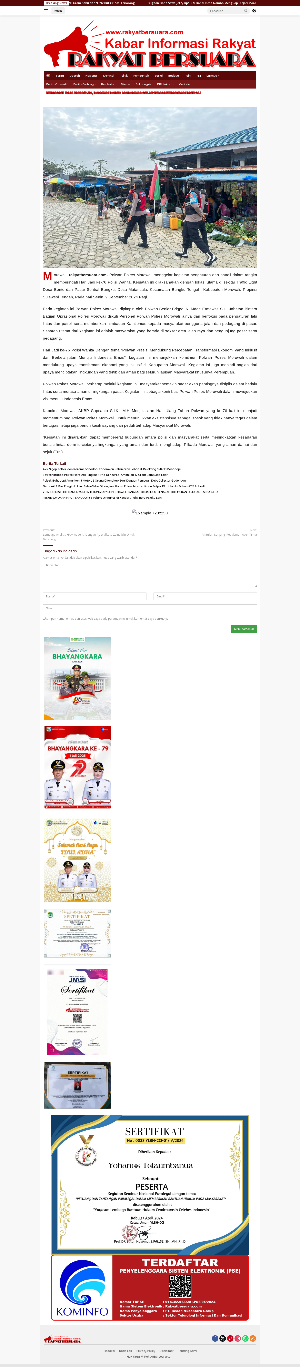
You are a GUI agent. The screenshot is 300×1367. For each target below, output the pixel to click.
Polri (188, 76)
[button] (246, 10)
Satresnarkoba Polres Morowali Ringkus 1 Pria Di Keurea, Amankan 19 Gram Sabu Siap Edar (105, 475)
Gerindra (185, 84)
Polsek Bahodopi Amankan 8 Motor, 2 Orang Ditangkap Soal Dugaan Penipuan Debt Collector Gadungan (114, 480)
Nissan (125, 84)
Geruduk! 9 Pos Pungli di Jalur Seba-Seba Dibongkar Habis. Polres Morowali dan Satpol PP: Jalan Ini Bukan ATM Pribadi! (124, 486)
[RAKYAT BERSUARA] (150, 43)
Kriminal (108, 76)
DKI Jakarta (165, 84)
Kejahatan (108, 84)
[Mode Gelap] (254, 10)
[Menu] (46, 10)
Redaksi (109, 1351)
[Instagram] (237, 1338)
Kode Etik (125, 1351)
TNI (198, 76)
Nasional (91, 76)
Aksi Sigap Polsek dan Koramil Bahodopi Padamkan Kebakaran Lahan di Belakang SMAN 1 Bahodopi (112, 469)
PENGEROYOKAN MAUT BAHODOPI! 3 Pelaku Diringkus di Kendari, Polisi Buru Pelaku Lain (102, 498)
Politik (124, 76)
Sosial (159, 76)
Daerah (75, 76)
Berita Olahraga (84, 84)
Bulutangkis (143, 84)
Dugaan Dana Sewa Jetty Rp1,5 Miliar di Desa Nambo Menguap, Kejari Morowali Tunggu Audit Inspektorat (144, 3)
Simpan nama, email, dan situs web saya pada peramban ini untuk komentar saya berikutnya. (107, 618)
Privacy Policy (146, 1351)
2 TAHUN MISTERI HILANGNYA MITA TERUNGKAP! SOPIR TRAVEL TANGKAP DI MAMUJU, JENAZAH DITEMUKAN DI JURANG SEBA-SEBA (130, 492)
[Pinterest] (230, 1338)
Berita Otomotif (57, 84)
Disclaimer (167, 1351)
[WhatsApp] (245, 1338)
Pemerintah (141, 76)
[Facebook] (215, 1338)
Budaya (173, 76)
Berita (60, 76)
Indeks (58, 10)
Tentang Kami (187, 1351)
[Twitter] (222, 1338)
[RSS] (253, 1338)
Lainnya (212, 76)
